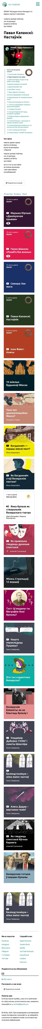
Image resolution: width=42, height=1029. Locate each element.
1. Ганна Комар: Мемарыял (15, 74)
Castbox (23, 958)
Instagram (5, 944)
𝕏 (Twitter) (6, 955)
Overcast (23, 962)
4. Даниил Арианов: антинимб (17, 84)
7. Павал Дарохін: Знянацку (16, 92)
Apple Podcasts (25, 941)
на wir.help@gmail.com (20, 1004)
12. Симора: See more (14, 109)
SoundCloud (24, 955)
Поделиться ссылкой (15, 183)
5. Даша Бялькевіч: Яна (14, 87)
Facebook (5, 941)
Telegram (5, 951)
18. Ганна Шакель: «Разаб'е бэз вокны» (19, 132)
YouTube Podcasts (27, 951)
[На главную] (4, 4)
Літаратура (8, 194)
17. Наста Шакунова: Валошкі (16, 130)
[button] (38, 4)
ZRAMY (9, 71)
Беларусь (17, 194)
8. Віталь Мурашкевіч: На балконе (18, 95)
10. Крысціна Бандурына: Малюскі (18, 102)
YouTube (5, 958)
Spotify (22, 948)
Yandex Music (25, 944)
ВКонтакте (6, 948)
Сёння (24, 194)
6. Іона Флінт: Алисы (13, 89)
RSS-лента (8, 979)
